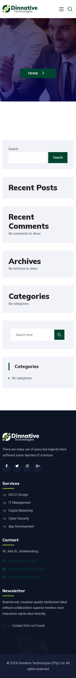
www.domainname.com (24, 577)
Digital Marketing (21, 510)
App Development (21, 526)
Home (33, 73)
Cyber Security (19, 518)
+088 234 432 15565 (22, 561)
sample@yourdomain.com (26, 569)
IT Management (20, 503)
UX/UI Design (18, 495)
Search (13, 149)
